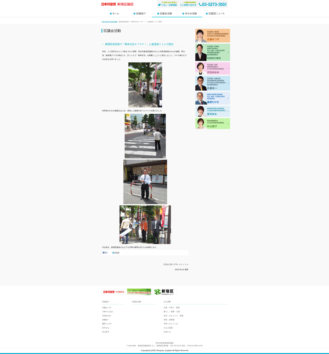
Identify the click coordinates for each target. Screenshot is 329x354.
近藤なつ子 (106, 308)
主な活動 (167, 302)
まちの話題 (168, 328)
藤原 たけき (107, 324)
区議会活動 (167, 264)
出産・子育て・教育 (172, 308)
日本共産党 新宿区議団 (109, 22)
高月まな (105, 328)
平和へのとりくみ (181, 264)
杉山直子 (105, 332)
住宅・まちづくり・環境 (173, 316)
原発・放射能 (169, 320)
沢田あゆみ (106, 316)
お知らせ (167, 332)
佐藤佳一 (105, 320)
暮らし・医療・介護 (172, 312)
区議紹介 (105, 302)
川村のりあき (107, 312)
